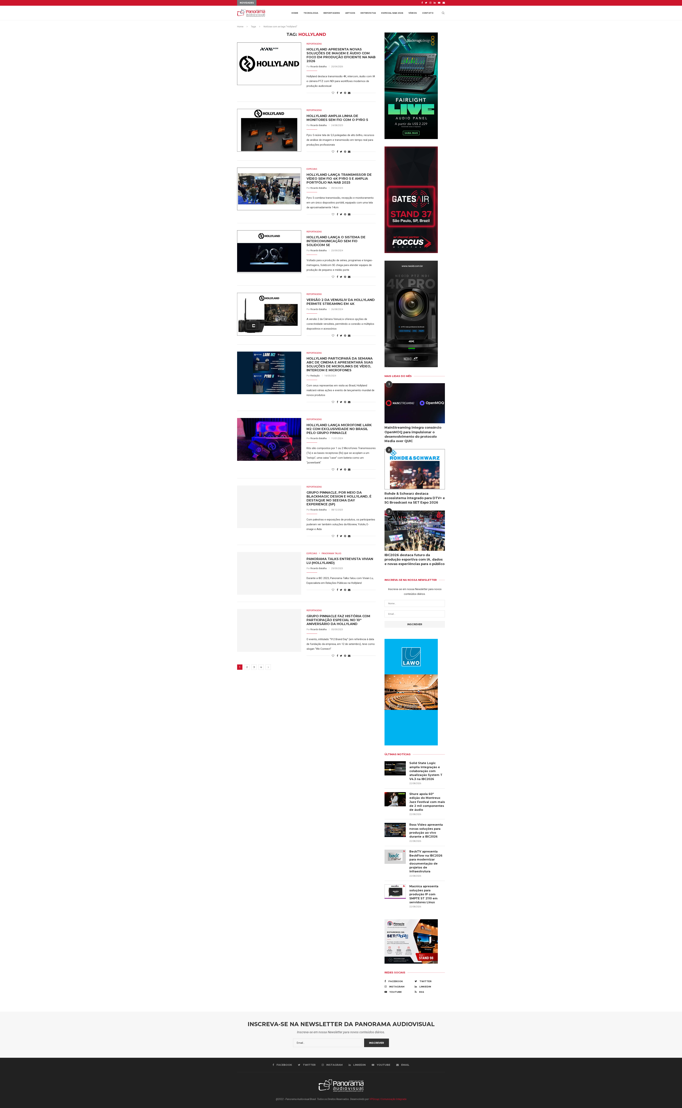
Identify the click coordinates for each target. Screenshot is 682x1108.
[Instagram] (430, 3)
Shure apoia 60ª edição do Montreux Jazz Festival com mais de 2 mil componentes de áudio (427, 802)
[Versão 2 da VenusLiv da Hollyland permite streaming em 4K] (269, 314)
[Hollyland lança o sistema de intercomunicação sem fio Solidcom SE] (269, 251)
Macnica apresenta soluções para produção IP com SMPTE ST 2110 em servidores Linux (423, 894)
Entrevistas (368, 13)
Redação (315, 375)
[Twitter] (426, 3)
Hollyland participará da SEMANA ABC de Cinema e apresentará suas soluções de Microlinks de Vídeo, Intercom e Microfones (340, 364)
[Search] (443, 13)
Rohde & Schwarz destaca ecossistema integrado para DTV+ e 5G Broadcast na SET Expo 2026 (415, 498)
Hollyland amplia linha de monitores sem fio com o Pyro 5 (337, 118)
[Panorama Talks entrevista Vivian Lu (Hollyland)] (269, 573)
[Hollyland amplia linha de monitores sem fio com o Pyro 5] (269, 130)
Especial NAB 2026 (392, 13)
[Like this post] (333, 92)
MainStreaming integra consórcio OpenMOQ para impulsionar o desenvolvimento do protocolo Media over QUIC (413, 434)
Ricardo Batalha (318, 66)
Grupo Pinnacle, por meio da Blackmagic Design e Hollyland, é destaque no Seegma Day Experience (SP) (339, 498)
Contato (427, 13)
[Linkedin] (435, 3)
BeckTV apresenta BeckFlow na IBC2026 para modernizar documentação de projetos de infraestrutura (425, 861)
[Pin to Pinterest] (345, 92)
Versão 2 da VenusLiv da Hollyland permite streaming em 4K (341, 302)
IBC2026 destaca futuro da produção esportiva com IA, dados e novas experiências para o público (415, 559)
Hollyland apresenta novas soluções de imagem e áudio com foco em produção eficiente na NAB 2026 (341, 55)
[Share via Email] (349, 92)
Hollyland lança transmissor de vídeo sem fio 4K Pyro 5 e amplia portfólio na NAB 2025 (339, 178)
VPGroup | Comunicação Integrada (387, 1099)
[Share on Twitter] (341, 92)
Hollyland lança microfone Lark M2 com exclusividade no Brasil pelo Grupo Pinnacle (339, 429)
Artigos (350, 13)
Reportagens (331, 13)
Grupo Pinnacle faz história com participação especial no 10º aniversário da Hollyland (338, 620)
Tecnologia (311, 13)
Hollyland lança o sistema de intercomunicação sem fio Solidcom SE (336, 241)
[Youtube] (439, 3)
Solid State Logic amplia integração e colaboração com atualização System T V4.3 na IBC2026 (425, 771)
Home (294, 13)
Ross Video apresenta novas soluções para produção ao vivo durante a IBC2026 (426, 830)
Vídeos (412, 13)
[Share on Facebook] (337, 92)
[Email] (444, 3)
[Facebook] (422, 3)
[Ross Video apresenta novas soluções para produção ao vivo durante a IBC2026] (395, 830)
